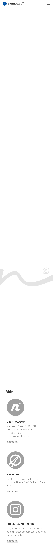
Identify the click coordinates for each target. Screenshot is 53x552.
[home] (22, 3)
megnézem (12, 442)
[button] (47, 3)
